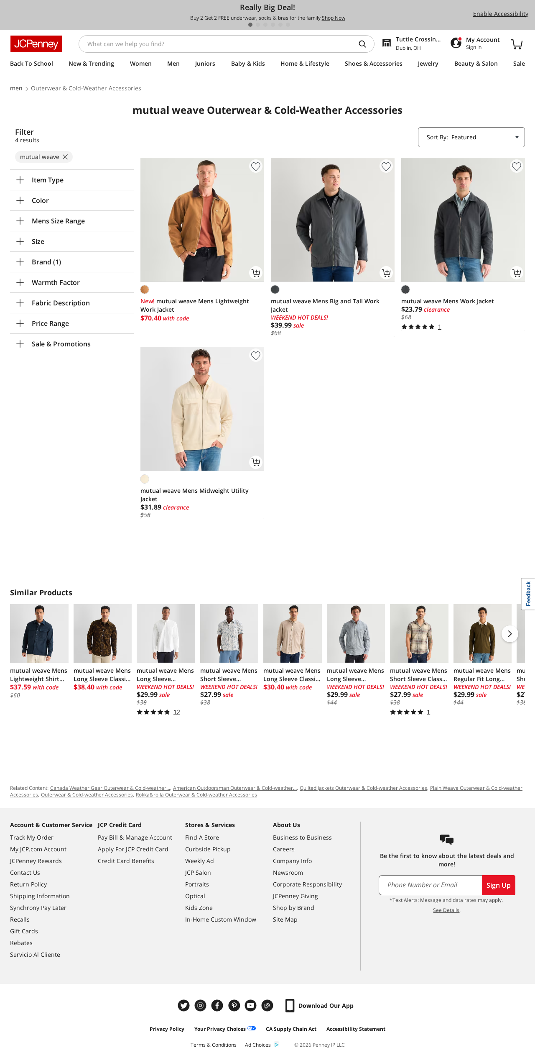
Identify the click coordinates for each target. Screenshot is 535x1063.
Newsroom (288, 872)
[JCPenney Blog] (268, 1005)
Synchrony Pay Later (38, 908)
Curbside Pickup (208, 849)
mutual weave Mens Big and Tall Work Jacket (325, 305)
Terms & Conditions (214, 1044)
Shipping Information (40, 896)
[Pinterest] (235, 1005)
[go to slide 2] (258, 25)
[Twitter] (184, 1005)
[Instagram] (201, 1005)
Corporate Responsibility (307, 884)
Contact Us (25, 872)
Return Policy (28, 884)
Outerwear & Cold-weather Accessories (87, 794)
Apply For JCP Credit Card (133, 849)
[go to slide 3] (265, 25)
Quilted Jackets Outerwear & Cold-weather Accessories (363, 787)
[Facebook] (218, 1005)
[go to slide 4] (273, 25)
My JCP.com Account (38, 849)
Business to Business (302, 837)
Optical (195, 896)
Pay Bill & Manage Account (135, 837)
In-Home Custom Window (220, 919)
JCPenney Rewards (36, 861)
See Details (446, 910)
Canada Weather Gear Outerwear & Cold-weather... (110, 787)
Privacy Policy (167, 1028)
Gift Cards (24, 931)
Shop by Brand (293, 908)
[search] (365, 44)
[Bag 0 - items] (516, 44)
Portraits (197, 884)
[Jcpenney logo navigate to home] (36, 44)
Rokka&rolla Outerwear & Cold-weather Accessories (196, 794)
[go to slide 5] (280, 25)
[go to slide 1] (250, 25)
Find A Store (202, 837)
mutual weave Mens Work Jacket (447, 301)
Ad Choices (258, 1044)
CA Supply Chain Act (291, 1028)
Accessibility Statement (355, 1028)
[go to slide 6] (288, 25)
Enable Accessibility (500, 14)
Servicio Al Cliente (35, 954)
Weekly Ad (199, 861)
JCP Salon (198, 872)
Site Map (285, 919)
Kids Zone (199, 908)
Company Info (292, 861)
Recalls (20, 919)
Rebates (21, 943)
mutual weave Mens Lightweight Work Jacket (194, 305)
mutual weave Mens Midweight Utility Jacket (194, 495)
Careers (284, 849)
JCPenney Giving (295, 896)
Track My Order (32, 837)
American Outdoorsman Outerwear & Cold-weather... (235, 787)
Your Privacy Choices (220, 1028)
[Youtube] (251, 1005)
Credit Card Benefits (126, 861)
